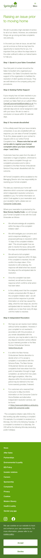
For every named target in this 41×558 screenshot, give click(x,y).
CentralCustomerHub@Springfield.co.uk (18, 103)
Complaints (8, 487)
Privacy (7, 491)
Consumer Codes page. (12, 203)
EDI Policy (8, 467)
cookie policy (8, 534)
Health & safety (10, 506)
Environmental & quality (13, 462)
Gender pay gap (10, 511)
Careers (7, 477)
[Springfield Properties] (10, 5)
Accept (21, 543)
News (6, 448)
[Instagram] (5, 519)
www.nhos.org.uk (15, 348)
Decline (20, 551)
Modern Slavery (10, 501)
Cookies (7, 496)
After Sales (8, 453)
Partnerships (9, 457)
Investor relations (10, 472)
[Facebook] (13, 519)
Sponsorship (9, 482)
